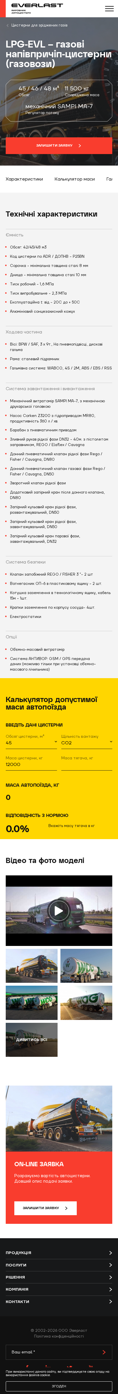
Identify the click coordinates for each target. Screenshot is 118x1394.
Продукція (18, 1252)
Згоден (59, 1386)
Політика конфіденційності (59, 1336)
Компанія (17, 1289)
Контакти (17, 1301)
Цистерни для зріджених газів (39, 25)
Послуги (16, 1265)
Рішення (15, 1277)
